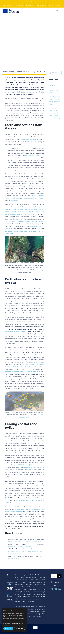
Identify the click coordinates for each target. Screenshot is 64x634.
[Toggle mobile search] (57, 10)
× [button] (24, 609)
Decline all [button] (19, 628)
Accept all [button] (8, 628)
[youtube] (56, 589)
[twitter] (52, 589)
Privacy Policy (6, 625)
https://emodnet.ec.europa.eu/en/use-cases (22, 546)
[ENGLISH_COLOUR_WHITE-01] (10, 594)
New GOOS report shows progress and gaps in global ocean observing (54, 113)
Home (18, 53)
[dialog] (14, 620)
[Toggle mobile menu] (61, 10)
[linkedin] (59, 589)
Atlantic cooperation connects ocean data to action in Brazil (54, 87)
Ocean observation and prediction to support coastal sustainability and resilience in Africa (26, 551)
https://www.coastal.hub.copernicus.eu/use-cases (24, 542)
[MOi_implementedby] (10, 583)
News (22, 53)
